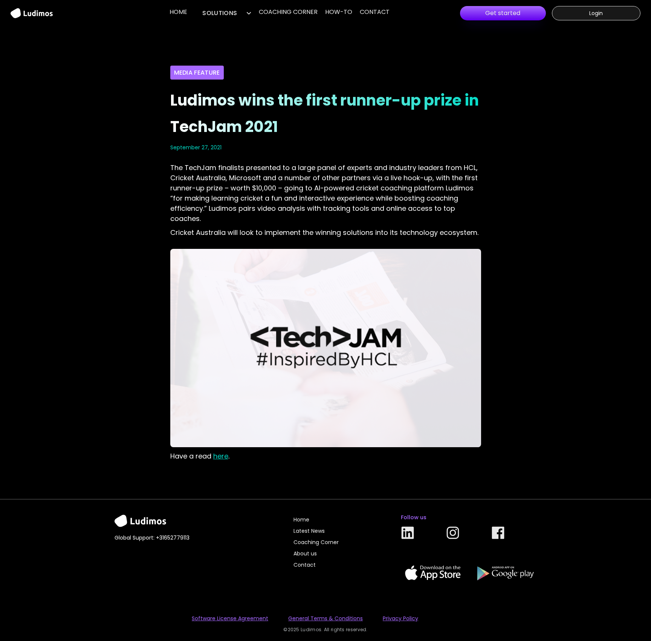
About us (305, 553)
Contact (375, 12)
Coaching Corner (288, 12)
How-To (338, 12)
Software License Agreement (230, 618)
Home (178, 12)
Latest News (309, 531)
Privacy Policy (400, 618)
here (220, 456)
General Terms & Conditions (325, 618)
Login (596, 13)
